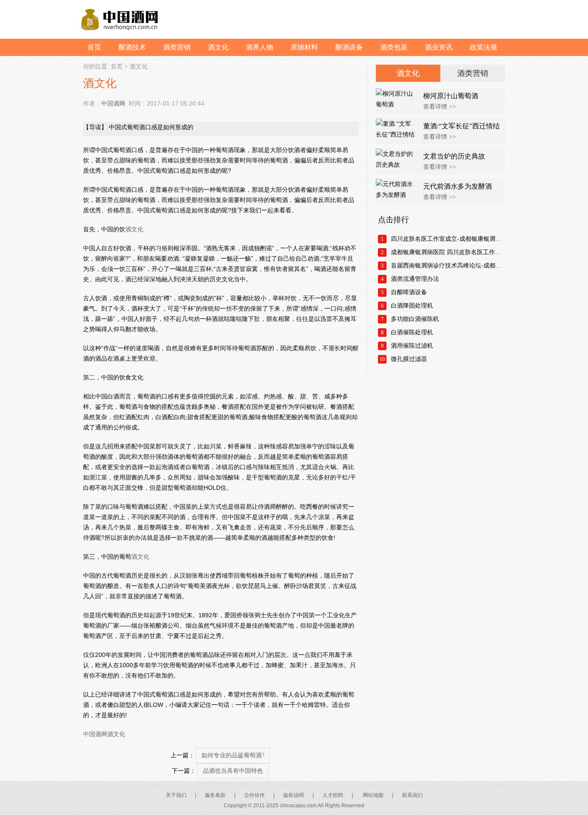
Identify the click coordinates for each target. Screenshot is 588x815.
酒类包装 (394, 47)
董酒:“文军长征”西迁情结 (461, 126)
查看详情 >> (439, 106)
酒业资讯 (438, 47)
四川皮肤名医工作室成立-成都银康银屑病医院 (448, 239)
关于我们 (176, 795)
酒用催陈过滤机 (412, 345)
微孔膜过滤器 (409, 359)
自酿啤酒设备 (409, 292)
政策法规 (483, 47)
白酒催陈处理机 (412, 332)
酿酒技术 (132, 47)
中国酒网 (113, 103)
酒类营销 (177, 47)
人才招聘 (332, 795)
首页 (94, 47)
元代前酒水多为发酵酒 (457, 186)
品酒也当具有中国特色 (233, 771)
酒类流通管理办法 (415, 279)
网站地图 (373, 795)
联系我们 (412, 795)
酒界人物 (259, 47)
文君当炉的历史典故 (454, 156)
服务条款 (215, 795)
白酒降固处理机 (412, 305)
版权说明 (293, 795)
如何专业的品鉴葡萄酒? (232, 755)
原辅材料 (304, 47)
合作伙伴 (254, 795)
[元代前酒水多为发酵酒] (397, 192)
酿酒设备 (349, 47)
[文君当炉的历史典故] (397, 161)
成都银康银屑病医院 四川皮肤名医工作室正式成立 (448, 252)
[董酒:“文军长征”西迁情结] (397, 131)
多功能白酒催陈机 (415, 319)
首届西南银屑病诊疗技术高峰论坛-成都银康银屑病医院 (448, 265)
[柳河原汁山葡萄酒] (397, 101)
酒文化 (218, 47)
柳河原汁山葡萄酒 (450, 96)
